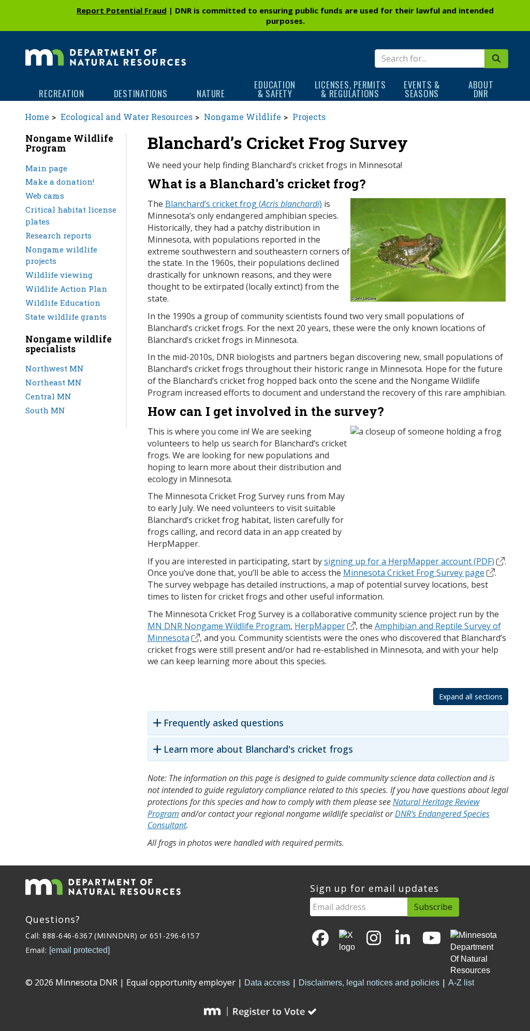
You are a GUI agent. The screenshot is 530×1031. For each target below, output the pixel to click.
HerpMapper (320, 626)
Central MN (48, 396)
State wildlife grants (66, 316)
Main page (46, 168)
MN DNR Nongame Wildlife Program (219, 626)
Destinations (141, 93)
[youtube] (431, 939)
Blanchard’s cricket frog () (243, 204)
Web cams (44, 195)
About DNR (481, 89)
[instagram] (373, 939)
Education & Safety (275, 89)
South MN (45, 410)
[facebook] (320, 939)
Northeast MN (53, 382)
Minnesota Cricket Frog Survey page (413, 572)
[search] (496, 58)
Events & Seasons (422, 89)
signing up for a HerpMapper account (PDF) (409, 561)
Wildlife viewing (59, 275)
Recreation (61, 93)
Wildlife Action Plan (66, 288)
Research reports (58, 235)
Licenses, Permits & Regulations (350, 89)
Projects (309, 116)
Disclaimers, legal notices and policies (369, 982)
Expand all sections (471, 696)
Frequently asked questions (224, 723)
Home (37, 116)
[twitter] (347, 941)
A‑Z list (461, 982)
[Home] (105, 50)
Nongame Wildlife (242, 116)
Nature (211, 93)
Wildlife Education (62, 302)
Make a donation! (59, 181)
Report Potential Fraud (122, 10)
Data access (267, 982)
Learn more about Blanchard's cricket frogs (258, 749)
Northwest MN (54, 368)
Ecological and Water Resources (127, 116)
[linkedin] (402, 939)
